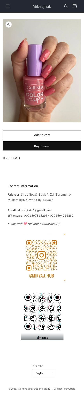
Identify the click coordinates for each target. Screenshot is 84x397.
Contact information (64, 388)
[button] (8, 6)
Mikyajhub (23, 388)
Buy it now (42, 146)
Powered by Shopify (39, 388)
